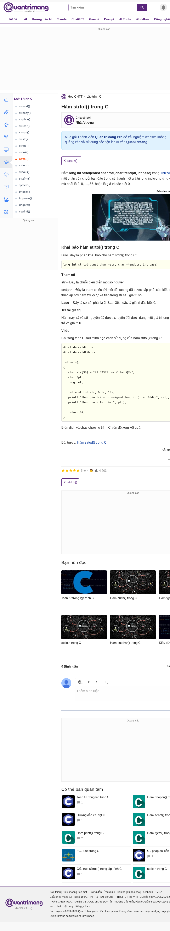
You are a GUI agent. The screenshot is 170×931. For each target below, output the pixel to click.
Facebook (147, 892)
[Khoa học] (6, 212)
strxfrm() (24, 178)
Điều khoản (69, 892)
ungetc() (24, 204)
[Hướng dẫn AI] (6, 124)
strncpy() (25, 112)
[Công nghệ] (6, 149)
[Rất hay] (78, 470)
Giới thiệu (55, 892)
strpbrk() (24, 119)
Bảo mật (82, 892)
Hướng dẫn (95, 892)
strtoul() (24, 172)
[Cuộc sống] (6, 199)
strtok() (72, 161)
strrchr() (24, 126)
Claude (62, 19)
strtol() (24, 158)
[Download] (6, 174)
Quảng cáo (133, 892)
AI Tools (125, 19)
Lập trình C (93, 96)
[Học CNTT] (6, 162)
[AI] (6, 99)
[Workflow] (6, 137)
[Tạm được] (67, 470)
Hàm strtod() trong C (92, 442)
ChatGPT (78, 19)
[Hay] (74, 470)
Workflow (142, 19)
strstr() (23, 139)
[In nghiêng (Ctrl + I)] (96, 682)
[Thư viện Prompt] (6, 112)
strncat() (24, 106)
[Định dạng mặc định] (105, 682)
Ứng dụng (109, 892)
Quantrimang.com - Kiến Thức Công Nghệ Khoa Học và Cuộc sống (28, 7)
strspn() (24, 132)
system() (24, 185)
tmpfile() (24, 191)
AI (25, 19)
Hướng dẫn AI (42, 19)
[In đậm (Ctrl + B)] (89, 682)
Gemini (94, 19)
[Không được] (63, 470)
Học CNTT (75, 96)
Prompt (109, 19)
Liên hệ (121, 892)
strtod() (24, 145)
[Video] (6, 187)
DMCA (158, 892)
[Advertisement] (29, 249)
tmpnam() (25, 198)
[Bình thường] (71, 470)
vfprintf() (24, 211)
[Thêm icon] (79, 682)
